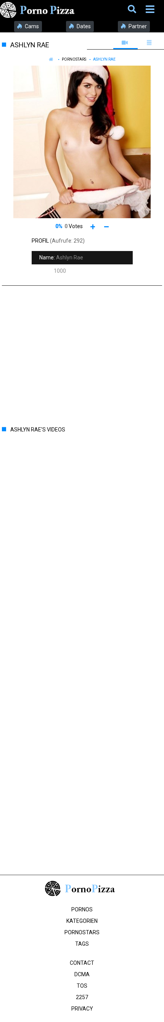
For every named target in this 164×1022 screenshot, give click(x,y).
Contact (82, 963)
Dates (83, 26)
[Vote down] (106, 226)
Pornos (82, 909)
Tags (82, 944)
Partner (137, 26)
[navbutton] (151, 9)
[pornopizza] (38, 9)
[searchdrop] (133, 9)
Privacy (82, 1009)
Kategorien (82, 921)
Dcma (82, 974)
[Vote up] (92, 226)
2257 (82, 997)
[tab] (125, 42)
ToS (82, 986)
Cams (31, 26)
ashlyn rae (104, 59)
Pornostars (74, 59)
